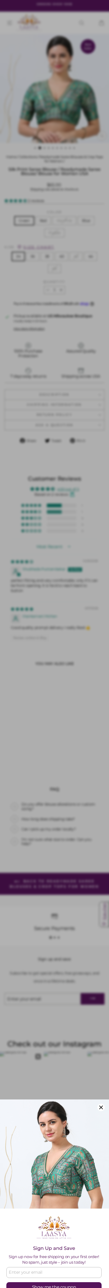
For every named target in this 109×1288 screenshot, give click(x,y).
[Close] (101, 1107)
